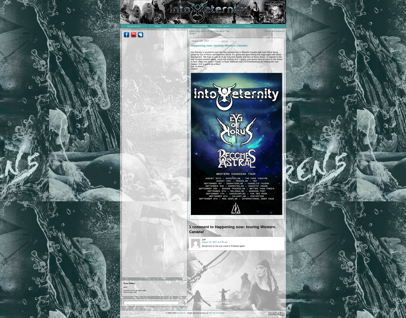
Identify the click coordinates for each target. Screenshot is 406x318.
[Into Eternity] (203, 12)
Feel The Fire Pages (216, 313)
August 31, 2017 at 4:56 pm (214, 242)
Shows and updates (274, 31)
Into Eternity (181, 313)
